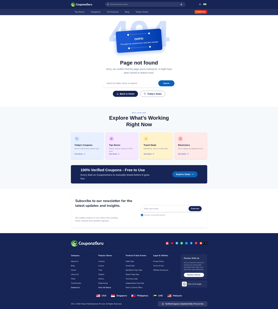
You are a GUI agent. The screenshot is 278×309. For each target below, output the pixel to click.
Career (73, 270)
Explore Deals (183, 174)
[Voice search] (181, 4)
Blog (73, 266)
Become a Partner (193, 275)
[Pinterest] (196, 243)
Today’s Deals (154, 94)
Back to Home (127, 94)
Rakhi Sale (202, 12)
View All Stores (104, 287)
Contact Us (75, 287)
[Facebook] (191, 243)
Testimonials (76, 283)
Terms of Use (158, 266)
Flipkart (101, 274)
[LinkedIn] (186, 243)
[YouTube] (172, 243)
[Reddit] (200, 243)
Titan (100, 270)
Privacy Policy (158, 261)
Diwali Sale (130, 266)
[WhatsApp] (181, 243)
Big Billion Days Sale (134, 270)
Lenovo (101, 266)
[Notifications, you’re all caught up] (200, 4)
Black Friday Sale (132, 274)
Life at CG (75, 274)
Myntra (101, 279)
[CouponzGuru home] (81, 4)
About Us (74, 261)
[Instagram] (167, 243)
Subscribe (195, 208)
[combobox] (144, 4)
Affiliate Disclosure (160, 270)
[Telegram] (176, 243)
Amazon (101, 261)
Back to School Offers (134, 287)
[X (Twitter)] (205, 243)
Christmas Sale (132, 279)
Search (166, 83)
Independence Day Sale (135, 283)
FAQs (73, 279)
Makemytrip (103, 283)
